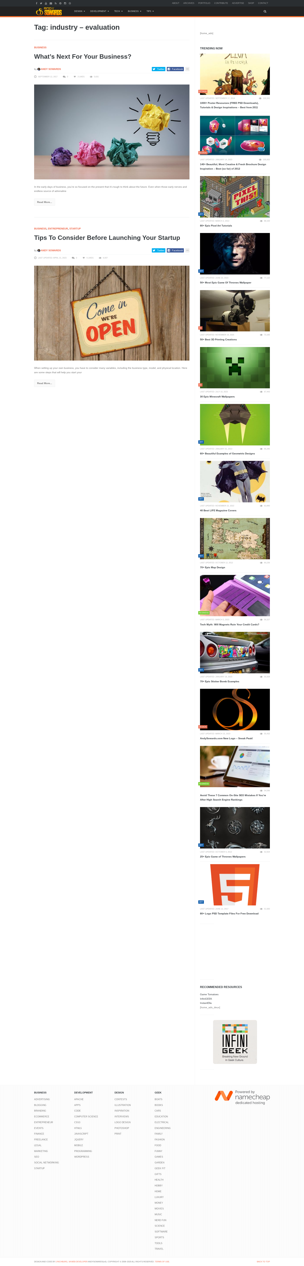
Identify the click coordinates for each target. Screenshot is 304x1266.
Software (161, 1231)
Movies (159, 1208)
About (175, 3)
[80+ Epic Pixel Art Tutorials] (235, 197)
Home (158, 1191)
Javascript (81, 1133)
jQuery (79, 1139)
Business (133, 11)
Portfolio (204, 3)
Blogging (40, 1105)
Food (158, 1145)
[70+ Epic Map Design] (235, 538)
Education (161, 1116)
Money (159, 1203)
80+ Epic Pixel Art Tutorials (216, 225)
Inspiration (122, 1110)
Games (159, 1156)
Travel (159, 1249)
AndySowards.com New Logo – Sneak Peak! (226, 738)
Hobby (159, 1185)
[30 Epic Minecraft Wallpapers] (235, 367)
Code (77, 1110)
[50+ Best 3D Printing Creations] (235, 311)
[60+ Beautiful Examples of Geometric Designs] (235, 424)
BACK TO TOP (263, 1262)
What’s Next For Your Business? (82, 56)
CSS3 (77, 1122)
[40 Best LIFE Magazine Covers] (235, 481)
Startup (75, 228)
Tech (117, 11)
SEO (36, 1156)
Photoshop (122, 1128)
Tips (149, 11)
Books (159, 1105)
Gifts (158, 1174)
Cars (158, 1110)
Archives (188, 3)
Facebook (177, 69)
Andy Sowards (50, 69)
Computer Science (86, 1116)
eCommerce (41, 1116)
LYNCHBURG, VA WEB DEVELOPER (72, 1262)
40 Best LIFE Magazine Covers (218, 510)
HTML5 (78, 1128)
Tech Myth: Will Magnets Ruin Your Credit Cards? (229, 624)
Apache (79, 1099)
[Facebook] (37, 3)
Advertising (42, 1099)
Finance (39, 1133)
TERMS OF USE (162, 1262)
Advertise (238, 3)
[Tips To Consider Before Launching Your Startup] (111, 313)
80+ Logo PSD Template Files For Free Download (229, 913)
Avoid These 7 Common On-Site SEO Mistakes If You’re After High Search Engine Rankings (233, 797)
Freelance (41, 1139)
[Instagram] (65, 3)
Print (118, 1133)
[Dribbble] (70, 3)
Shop (251, 3)
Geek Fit (160, 1168)
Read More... (44, 202)
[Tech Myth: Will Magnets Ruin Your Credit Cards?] (235, 595)
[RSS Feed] (56, 3)
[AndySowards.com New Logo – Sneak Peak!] (235, 709)
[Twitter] (41, 3)
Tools (158, 1243)
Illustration (123, 1105)
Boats (158, 1099)
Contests (121, 1099)
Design (78, 11)
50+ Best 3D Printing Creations (218, 339)
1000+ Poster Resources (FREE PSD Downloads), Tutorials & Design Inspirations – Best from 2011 (229, 105)
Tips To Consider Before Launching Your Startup (107, 237)
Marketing (41, 1151)
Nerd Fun (160, 1220)
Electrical (162, 1122)
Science (160, 1226)
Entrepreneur (58, 228)
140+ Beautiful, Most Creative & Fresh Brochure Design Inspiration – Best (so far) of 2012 (233, 166)
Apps (77, 1105)
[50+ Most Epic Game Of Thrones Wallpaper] (235, 253)
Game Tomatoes (209, 994)
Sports (159, 1237)
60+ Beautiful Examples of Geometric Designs (227, 453)
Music (158, 1214)
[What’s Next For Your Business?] (111, 131)
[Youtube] (46, 3)
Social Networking (46, 1162)
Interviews (122, 1116)
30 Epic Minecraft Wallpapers (217, 396)
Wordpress (81, 1156)
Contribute (221, 3)
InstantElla (206, 1003)
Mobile (78, 1145)
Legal (38, 1145)
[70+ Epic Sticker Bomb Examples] (235, 652)
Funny (158, 1151)
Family (159, 1133)
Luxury (159, 1197)
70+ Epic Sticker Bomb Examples (219, 681)
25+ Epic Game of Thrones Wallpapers (223, 856)
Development (98, 11)
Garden (159, 1162)
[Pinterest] (60, 3)
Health (159, 1179)
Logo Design (123, 1122)
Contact (263, 3)
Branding (40, 1110)
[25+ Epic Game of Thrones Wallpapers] (235, 828)
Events (38, 1128)
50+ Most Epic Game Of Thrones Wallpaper (225, 282)
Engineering (163, 1128)
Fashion (160, 1139)
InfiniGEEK (206, 998)
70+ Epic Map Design (212, 567)
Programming (83, 1151)
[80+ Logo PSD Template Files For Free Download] (235, 885)
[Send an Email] (51, 3)
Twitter (160, 69)
